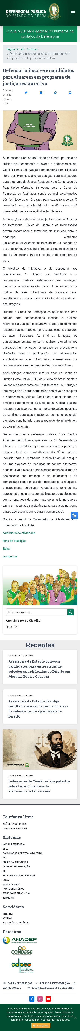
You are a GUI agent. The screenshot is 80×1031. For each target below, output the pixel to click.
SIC (4, 857)
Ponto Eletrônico (13, 889)
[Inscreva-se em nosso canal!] (48, 1001)
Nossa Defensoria (14, 844)
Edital (6, 548)
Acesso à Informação (55, 983)
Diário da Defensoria (15, 862)
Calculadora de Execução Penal (23, 853)
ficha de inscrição (14, 541)
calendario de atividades (19, 533)
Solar (6, 880)
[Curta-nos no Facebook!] (32, 1001)
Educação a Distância (16, 922)
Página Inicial (14, 49)
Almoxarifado (11, 884)
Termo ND (8, 898)
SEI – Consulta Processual (19, 875)
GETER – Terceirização (16, 866)
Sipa (5, 849)
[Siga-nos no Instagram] (40, 1001)
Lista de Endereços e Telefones (53, 987)
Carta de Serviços (19, 983)
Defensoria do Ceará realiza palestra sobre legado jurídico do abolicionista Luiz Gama (39, 786)
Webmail (7, 918)
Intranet (8, 913)
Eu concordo (41, 1025)
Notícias (32, 49)
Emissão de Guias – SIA (16, 893)
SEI (4, 871)
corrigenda (10, 556)
